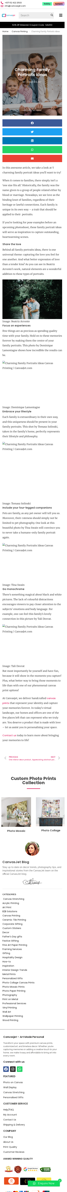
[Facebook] (6, 1069)
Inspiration (8, 965)
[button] (61, 15)
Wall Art (6, 1011)
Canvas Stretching (13, 899)
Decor (5, 932)
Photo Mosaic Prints (13, 986)
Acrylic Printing (10, 903)
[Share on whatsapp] (32, 149)
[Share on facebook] (32, 123)
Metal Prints (9, 974)
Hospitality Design (12, 957)
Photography (9, 995)
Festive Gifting (10, 940)
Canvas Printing (20, 31)
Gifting (6, 953)
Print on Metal (10, 999)
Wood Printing (10, 1020)
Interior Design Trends (14, 970)
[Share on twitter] (32, 131)
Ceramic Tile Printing (14, 919)
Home (5, 31)
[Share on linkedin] (32, 140)
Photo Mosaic (16, 831)
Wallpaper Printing (12, 1016)
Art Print (6, 907)
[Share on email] (32, 158)
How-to (6, 961)
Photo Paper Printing (13, 990)
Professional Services (14, 1003)
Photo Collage (50, 830)
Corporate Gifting (12, 924)
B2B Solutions (9, 911)
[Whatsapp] (19, 1069)
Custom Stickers (11, 928)
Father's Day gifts (12, 936)
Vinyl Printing (9, 1007)
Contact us (9, 735)
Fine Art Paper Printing (14, 945)
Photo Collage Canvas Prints (18, 982)
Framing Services (12, 949)
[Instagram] (13, 1069)
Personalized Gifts (12, 978)
